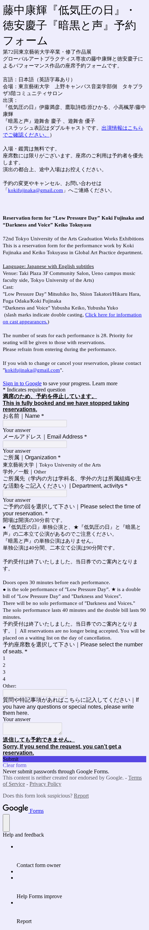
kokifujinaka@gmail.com (35, 190)
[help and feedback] (6, 823)
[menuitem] (81, 856)
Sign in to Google (22, 383)
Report (81, 796)
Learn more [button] (104, 383)
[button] (74, 759)
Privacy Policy (45, 784)
